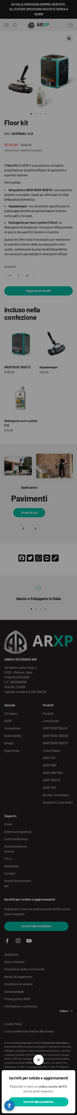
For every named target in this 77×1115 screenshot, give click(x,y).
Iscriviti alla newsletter (39, 1102)
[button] (9, 1105)
